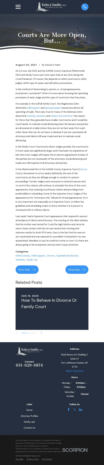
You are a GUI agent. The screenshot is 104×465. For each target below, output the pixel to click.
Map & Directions (74, 370)
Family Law (32, 259)
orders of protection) (61, 115)
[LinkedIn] (80, 409)
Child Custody (23, 255)
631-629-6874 (29, 365)
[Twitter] (74, 409)
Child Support (38, 255)
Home (29, 410)
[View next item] (41, 333)
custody (31, 115)
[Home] (51, 7)
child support (33, 107)
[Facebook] (68, 409)
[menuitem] (19, 459)
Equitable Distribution (67, 255)
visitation (40, 115)
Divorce (83, 169)
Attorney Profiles (29, 415)
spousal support (53, 107)
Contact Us (29, 427)
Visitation (20, 259)
